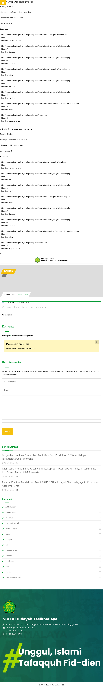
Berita (19, 294)
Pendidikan (9, 561)
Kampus (8, 539)
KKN (7, 545)
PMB (7, 566)
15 (17, 463)
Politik (7, 572)
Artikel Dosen (10, 507)
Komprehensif (11, 550)
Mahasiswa (9, 556)
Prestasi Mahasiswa (13, 577)
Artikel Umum (10, 512)
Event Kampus (11, 528)
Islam (7, 534)
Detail (26, 294)
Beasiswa (9, 518)
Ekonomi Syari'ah (12, 523)
